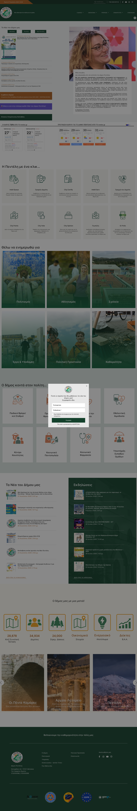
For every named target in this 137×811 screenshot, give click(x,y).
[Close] (86, 386)
